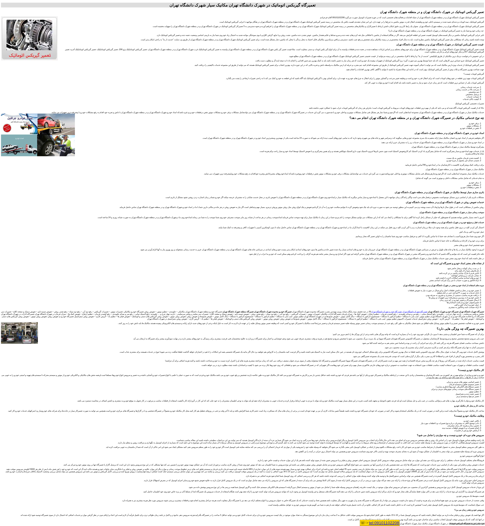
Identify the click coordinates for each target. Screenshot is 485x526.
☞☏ (379, 523)
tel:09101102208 (384, 523)
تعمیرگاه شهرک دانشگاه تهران (414, 312)
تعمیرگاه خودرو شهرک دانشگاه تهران (386, 312)
